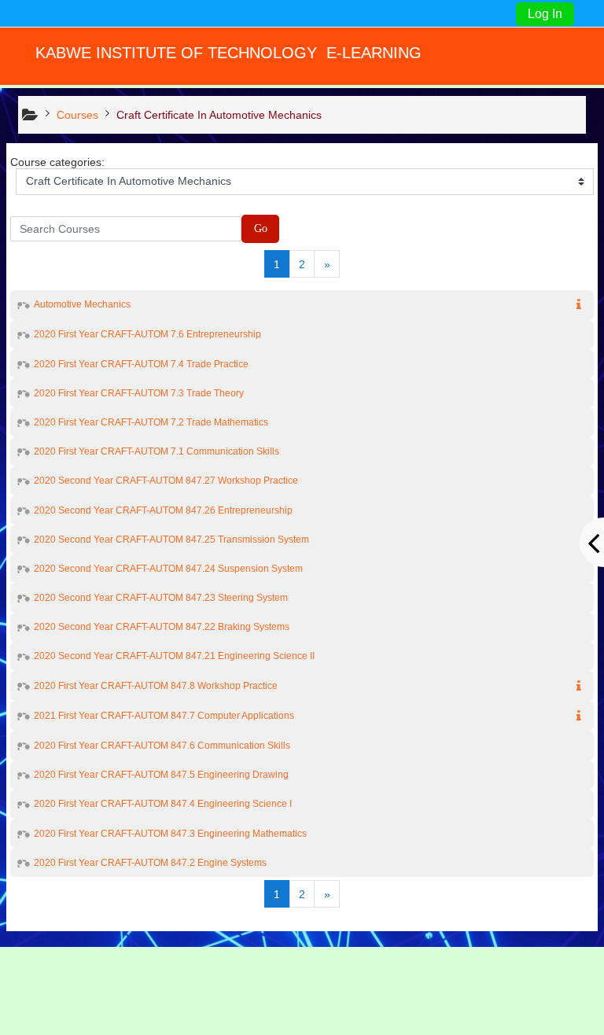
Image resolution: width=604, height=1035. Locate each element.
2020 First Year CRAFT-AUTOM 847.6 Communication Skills (162, 745)
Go (260, 228)
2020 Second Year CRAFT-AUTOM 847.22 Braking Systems (161, 627)
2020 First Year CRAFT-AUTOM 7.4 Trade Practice (141, 364)
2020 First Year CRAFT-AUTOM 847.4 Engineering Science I (163, 803)
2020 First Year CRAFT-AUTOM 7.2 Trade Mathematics (151, 422)
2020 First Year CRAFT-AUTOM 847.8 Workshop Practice (156, 686)
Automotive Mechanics (82, 304)
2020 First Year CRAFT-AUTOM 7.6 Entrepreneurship (147, 334)
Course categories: (57, 162)
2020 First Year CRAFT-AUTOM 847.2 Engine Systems (150, 862)
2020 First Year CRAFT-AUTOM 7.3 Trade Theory (139, 393)
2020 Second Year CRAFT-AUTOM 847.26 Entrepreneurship (163, 510)
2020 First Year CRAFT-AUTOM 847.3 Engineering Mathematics (170, 833)
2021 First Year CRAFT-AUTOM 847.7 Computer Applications (164, 715)
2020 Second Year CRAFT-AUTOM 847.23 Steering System (161, 597)
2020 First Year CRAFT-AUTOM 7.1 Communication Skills (156, 451)
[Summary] (582, 305)
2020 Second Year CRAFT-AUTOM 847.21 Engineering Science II (174, 656)
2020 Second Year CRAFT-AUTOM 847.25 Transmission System (171, 539)
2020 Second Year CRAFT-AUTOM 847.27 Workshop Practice (166, 480)
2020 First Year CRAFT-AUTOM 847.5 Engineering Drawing (161, 774)
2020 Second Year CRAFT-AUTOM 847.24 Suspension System (168, 568)
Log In (545, 13)
